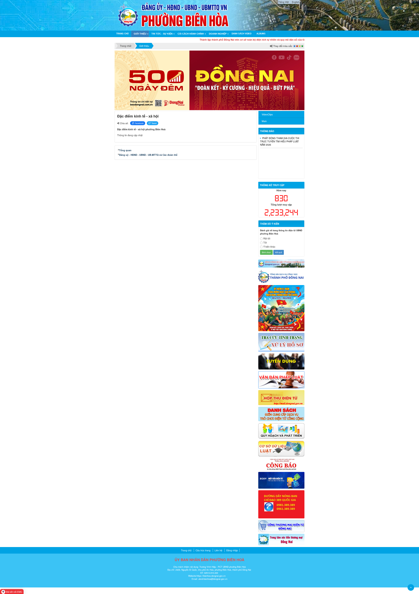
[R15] (281, 539)
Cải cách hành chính (191, 33)
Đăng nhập (232, 550)
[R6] (281, 397)
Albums (260, 33)
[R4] (281, 361)
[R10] (281, 464)
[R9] (281, 448)
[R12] (281, 276)
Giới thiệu (140, 33)
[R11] (281, 480)
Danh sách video (241, 33)
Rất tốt (266, 238)
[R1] (281, 263)
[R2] (281, 307)
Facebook (139, 123)
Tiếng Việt (283, 2)
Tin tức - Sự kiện (162, 33)
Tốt (265, 242)
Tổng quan (125, 150)
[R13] (281, 504)
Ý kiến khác (269, 246)
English (295, 2)
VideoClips (267, 114)
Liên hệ (218, 550)
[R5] (281, 379)
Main (264, 121)
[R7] (281, 413)
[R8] (281, 430)
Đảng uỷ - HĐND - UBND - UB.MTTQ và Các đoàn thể (148, 154)
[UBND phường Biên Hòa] (128, 15)
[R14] (281, 525)
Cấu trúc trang (203, 550)
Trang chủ (122, 33)
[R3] (281, 342)
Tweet (154, 123)
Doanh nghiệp (218, 33)
